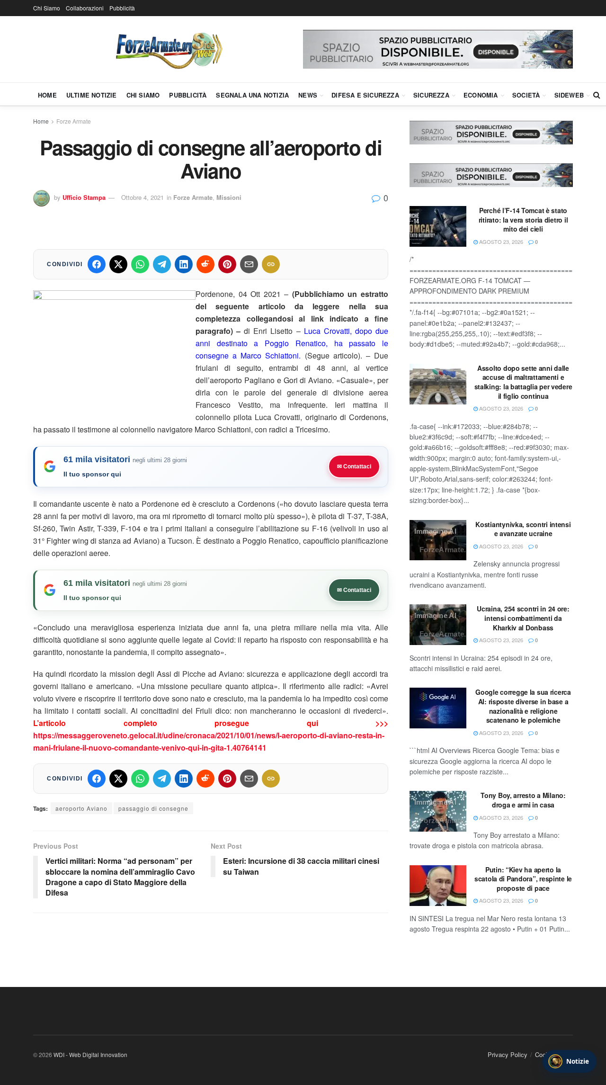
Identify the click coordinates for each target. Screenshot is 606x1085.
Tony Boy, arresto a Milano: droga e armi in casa (523, 799)
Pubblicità (122, 8)
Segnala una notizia (252, 94)
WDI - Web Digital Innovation (90, 1054)
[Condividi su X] (118, 264)
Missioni (228, 197)
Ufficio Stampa (84, 197)
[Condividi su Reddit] (205, 264)
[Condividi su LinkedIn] (184, 264)
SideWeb (569, 94)
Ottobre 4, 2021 (142, 197)
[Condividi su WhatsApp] (140, 264)
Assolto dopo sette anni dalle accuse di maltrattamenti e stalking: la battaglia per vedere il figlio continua (523, 382)
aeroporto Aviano (81, 808)
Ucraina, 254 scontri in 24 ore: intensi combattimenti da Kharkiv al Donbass (523, 618)
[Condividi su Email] (249, 264)
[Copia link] (271, 264)
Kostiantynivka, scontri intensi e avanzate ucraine (522, 529)
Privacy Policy (507, 1054)
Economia (480, 94)
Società (526, 94)
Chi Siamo (46, 8)
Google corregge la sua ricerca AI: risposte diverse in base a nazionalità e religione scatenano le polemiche (523, 706)
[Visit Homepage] (168, 49)
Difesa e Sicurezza (365, 94)
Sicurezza (431, 94)
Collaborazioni (85, 8)
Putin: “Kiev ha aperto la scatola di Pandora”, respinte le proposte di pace (523, 879)
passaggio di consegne (153, 808)
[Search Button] (596, 95)
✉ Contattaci (354, 466)
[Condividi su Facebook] (97, 264)
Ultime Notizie (91, 94)
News (307, 94)
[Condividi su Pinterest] (227, 264)
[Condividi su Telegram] (162, 264)
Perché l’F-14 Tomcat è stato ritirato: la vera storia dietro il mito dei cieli (523, 219)
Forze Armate (73, 121)
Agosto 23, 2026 (500, 241)
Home (47, 94)
